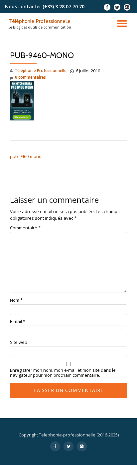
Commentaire (25, 227)
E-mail (17, 321)
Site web (18, 342)
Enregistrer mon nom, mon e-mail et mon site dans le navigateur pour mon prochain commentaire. (63, 373)
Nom (16, 300)
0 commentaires (30, 77)
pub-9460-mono (26, 156)
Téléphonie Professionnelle (39, 21)
